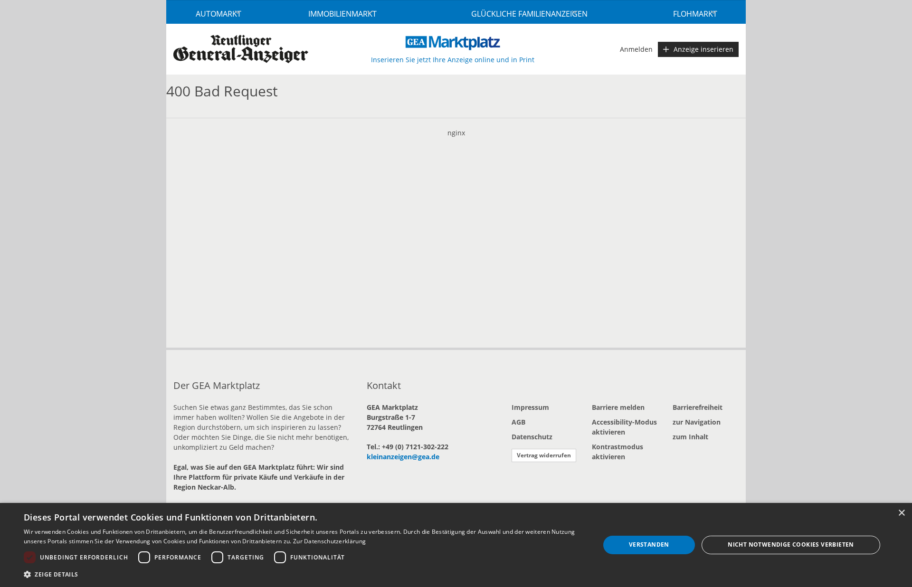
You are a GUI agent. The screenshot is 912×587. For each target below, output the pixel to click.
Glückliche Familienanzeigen (529, 14)
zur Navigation (697, 421)
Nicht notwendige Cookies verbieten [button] (791, 544)
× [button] (901, 513)
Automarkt (218, 14)
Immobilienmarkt (342, 14)
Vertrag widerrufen (544, 455)
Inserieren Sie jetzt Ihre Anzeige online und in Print (452, 59)
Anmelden (636, 49)
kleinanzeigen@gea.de (403, 456)
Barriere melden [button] (618, 407)
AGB (518, 421)
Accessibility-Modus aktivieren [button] (624, 426)
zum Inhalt (690, 436)
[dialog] (456, 545)
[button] (303, 574)
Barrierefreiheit (697, 407)
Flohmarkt (695, 14)
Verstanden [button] (649, 544)
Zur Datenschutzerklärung (329, 541)
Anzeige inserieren (703, 49)
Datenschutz (532, 436)
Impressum (530, 407)
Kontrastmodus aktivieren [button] (617, 451)
